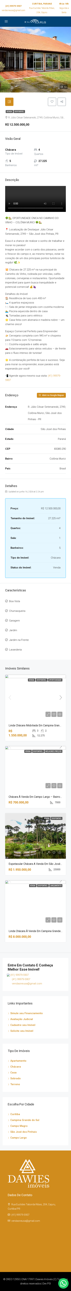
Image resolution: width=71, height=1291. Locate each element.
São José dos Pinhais (23, 1131)
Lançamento (56, 886)
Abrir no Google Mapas (53, 395)
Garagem (14, 620)
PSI (49, 1283)
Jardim (13, 630)
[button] (63, 1283)
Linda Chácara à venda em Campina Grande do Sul (39, 931)
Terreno (15, 1084)
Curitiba (15, 1114)
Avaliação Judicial (21, 1019)
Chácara (15, 1066)
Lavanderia (15, 649)
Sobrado (15, 1078)
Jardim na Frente (19, 640)
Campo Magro (19, 1126)
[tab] (9, 102)
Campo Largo (18, 1137)
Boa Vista (14, 601)
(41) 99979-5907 (13, 6)
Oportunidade (55, 680)
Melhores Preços (53, 751)
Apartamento (18, 1060)
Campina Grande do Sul (24, 1120)
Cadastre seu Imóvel (22, 1025)
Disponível (19, 112)
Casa (13, 1072)
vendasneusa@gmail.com (13, 10)
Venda (9, 112)
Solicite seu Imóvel (21, 1030)
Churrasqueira (17, 610)
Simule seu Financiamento (26, 1013)
